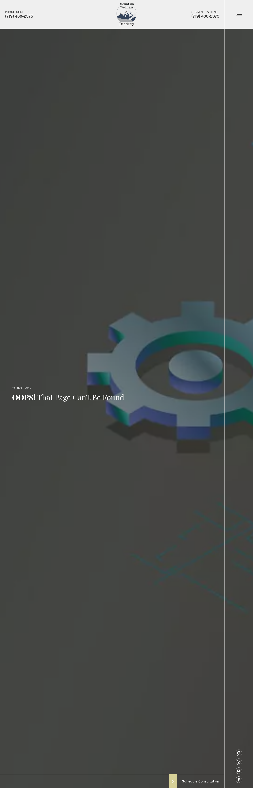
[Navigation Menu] (238, 14)
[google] (239, 753)
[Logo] (126, 14)
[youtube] (239, 770)
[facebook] (239, 779)
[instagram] (239, 762)
